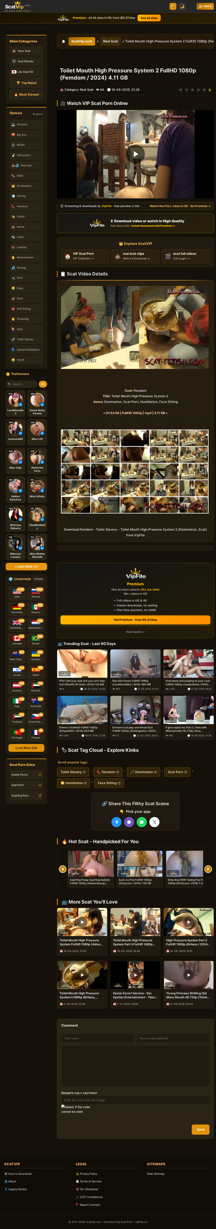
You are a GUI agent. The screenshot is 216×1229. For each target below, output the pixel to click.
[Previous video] (62, 869)
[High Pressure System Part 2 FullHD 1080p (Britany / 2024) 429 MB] (189, 922)
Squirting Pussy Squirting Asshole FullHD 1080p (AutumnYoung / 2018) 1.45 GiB (90, 883)
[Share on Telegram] (116, 822)
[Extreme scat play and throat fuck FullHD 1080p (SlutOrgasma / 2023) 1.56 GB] (135, 710)
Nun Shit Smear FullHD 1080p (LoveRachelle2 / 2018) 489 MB (131, 682)
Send (200, 1129)
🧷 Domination (141, 772)
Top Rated (26, 83)
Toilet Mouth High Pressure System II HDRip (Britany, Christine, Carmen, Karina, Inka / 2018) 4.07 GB (82, 995)
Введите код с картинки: (79, 1093)
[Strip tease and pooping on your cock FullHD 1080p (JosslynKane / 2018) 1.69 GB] (188, 663)
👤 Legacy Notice (15, 1189)
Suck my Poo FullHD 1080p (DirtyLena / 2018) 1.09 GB (135, 881)
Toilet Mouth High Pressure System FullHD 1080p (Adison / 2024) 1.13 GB (82, 942)
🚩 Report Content (88, 1204)
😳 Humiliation (72, 783)
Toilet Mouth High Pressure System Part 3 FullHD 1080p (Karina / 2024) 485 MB (133, 942)
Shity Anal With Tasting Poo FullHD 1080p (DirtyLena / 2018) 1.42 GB (188, 881)
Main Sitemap (156, 1173)
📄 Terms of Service (88, 1181)
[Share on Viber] (129, 822)
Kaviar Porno (19, 774)
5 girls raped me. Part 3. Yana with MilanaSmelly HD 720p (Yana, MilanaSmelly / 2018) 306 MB (186, 729)
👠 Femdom (106, 772)
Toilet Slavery (71, 772)
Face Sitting (107, 783)
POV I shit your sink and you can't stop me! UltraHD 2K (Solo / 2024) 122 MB (82, 682)
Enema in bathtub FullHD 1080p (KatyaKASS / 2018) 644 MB (78, 729)
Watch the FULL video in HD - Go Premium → (180, 206)
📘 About (10, 1181)
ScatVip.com (81, 41)
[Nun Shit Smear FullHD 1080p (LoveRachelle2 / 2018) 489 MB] (135, 663)
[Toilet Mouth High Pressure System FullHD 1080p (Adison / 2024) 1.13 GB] (82, 922)
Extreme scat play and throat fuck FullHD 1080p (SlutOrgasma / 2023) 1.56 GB (134, 729)
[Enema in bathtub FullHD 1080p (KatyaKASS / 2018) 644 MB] (82, 710)
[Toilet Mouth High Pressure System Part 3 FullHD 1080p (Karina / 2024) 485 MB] (136, 922)
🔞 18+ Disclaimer (87, 1189)
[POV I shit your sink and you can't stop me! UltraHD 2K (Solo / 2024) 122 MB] (82, 663)
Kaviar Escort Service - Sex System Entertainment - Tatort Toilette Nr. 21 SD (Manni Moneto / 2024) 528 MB (135, 995)
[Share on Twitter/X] (154, 822)
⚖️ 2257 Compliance (89, 1197)
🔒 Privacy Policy (86, 1173)
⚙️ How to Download (17, 1173)
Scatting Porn (20, 795)
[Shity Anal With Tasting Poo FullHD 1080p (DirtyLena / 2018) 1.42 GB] (189, 864)
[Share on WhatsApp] (142, 822)
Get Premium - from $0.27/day (135, 619)
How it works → (135, 631)
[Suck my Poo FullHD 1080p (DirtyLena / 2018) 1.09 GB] (140, 864)
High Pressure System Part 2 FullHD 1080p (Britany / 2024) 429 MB (187, 942)
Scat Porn (17, 785)
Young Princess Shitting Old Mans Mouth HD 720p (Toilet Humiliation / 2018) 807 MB (186, 995)
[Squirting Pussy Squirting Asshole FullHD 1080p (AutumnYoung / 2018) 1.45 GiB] (91, 864)
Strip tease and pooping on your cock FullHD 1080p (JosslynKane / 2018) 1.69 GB (188, 682)
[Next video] (208, 869)
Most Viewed (26, 94)
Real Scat (110, 41)
